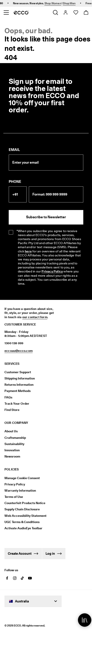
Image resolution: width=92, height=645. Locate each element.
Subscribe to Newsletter (46, 217)
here (28, 251)
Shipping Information (19, 378)
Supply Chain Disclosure (22, 509)
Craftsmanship (15, 437)
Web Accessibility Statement (25, 515)
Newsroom (12, 456)
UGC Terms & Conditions (22, 522)
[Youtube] (30, 578)
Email (14, 150)
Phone (15, 181)
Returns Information (18, 384)
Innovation (12, 450)
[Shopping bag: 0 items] (86, 12)
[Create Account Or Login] (65, 12)
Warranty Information (20, 490)
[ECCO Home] (21, 12)
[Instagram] (14, 578)
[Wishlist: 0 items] (76, 12)
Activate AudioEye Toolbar (23, 528)
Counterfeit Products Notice (24, 503)
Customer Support (17, 372)
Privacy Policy (52, 271)
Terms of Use (13, 497)
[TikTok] (22, 578)
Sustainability (14, 444)
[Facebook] (7, 578)
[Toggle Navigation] (6, 12)
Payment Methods (17, 391)
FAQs (8, 397)
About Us (11, 431)
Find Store (11, 410)
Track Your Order (16, 403)
